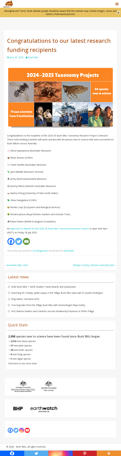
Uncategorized (40, 250)
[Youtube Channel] (27, 430)
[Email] (26, 241)
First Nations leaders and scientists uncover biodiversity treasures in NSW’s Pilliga (52, 311)
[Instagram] (21, 430)
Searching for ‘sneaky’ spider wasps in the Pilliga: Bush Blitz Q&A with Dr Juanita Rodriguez (57, 292)
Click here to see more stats (22, 363)
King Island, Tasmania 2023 (25, 298)
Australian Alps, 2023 (16, 265)
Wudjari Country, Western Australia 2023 (95, 265)
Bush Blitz (33, 57)
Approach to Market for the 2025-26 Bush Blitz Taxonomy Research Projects (49, 228)
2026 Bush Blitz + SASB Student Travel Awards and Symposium (43, 286)
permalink (69, 250)
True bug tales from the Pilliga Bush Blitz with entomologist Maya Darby (48, 305)
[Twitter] (18, 241)
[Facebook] (10, 241)
